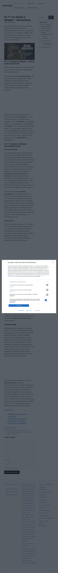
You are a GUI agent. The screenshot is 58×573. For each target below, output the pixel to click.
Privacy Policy (37, 310)
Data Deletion (21, 310)
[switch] (46, 285)
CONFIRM (18, 305)
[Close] (53, 262)
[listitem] (29, 282)
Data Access (29, 310)
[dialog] (29, 286)
